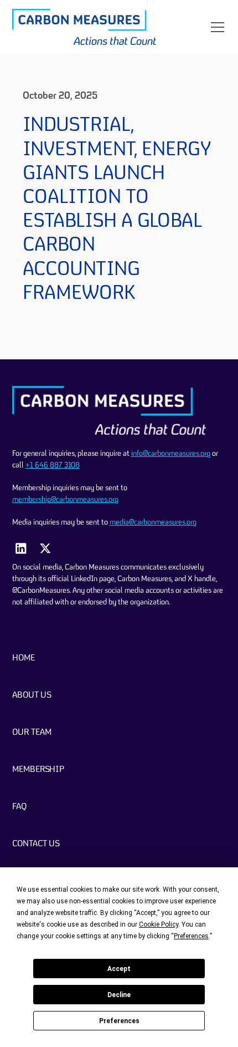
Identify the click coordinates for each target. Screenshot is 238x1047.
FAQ (19, 806)
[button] (215, 27)
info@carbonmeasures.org (170, 454)
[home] (84, 27)
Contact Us (36, 844)
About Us (31, 695)
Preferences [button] (191, 936)
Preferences (119, 1021)
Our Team (31, 732)
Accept (119, 969)
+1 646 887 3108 (52, 465)
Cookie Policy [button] (158, 924)
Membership (38, 769)
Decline (119, 995)
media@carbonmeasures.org (153, 522)
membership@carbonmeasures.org (65, 500)
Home (23, 658)
